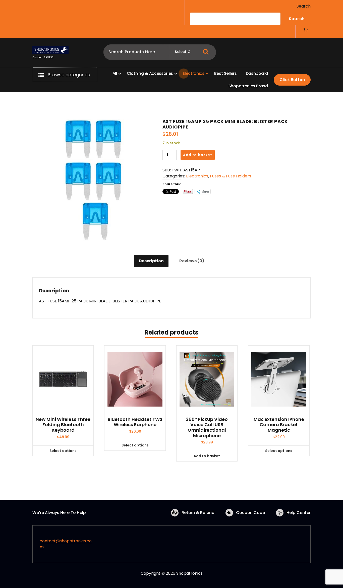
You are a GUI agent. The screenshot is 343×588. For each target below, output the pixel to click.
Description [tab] (151, 261)
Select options (63, 450)
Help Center (299, 512)
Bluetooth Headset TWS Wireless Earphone (135, 422)
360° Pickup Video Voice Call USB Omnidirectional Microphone (207, 427)
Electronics (197, 176)
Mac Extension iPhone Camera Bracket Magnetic (279, 425)
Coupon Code (250, 512)
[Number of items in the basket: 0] (306, 30)
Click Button (292, 80)
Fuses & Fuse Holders (230, 176)
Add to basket (197, 154)
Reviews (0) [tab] (191, 261)
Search (304, 6)
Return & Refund (198, 512)
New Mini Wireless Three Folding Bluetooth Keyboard (63, 425)
